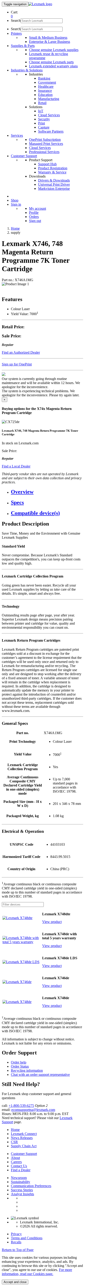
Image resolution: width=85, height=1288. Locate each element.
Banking (44, 78)
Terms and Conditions (26, 1238)
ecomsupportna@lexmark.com (33, 1110)
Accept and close (15, 1282)
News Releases (22, 1138)
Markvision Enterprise (54, 188)
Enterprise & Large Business (49, 42)
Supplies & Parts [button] (23, 46)
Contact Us (19, 1166)
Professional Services (44, 152)
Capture (43, 127)
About (15, 1158)
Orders (34, 217)
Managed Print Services (46, 144)
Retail (42, 103)
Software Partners (50, 131)
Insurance (45, 91)
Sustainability (20, 1182)
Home (15, 228)
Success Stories (22, 1190)
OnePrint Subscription (45, 139)
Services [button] (17, 135)
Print (41, 123)
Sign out (35, 221)
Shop (14, 200)
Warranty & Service (52, 172)
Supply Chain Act (23, 1146)
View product (52, 922)
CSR (14, 1142)
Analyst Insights (22, 1194)
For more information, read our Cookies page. (37, 1272)
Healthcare (45, 86)
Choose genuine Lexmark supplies (53, 50)
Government (47, 82)
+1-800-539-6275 (21, 1106)
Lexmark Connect (24, 1134)
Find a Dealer (20, 1170)
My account (37, 208)
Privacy (16, 1234)
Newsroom (19, 1178)
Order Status (20, 1066)
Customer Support (24, 1154)
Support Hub (47, 164)
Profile (34, 212)
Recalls (16, 1242)
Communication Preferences (31, 1186)
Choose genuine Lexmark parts (51, 62)
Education (45, 95)
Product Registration (52, 168)
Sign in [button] (16, 204)
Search (16, 20)
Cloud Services (49, 115)
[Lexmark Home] (40, 4)
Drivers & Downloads (54, 180)
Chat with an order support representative (40, 1074)
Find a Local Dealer (16, 466)
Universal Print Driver (54, 184)
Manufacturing (48, 99)
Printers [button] (16, 33)
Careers (16, 1162)
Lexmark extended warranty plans (53, 66)
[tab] (47, 492)
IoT (40, 111)
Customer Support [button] (24, 156)
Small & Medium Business (48, 37)
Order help (18, 1062)
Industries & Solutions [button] (27, 70)
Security (44, 119)
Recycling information (27, 1070)
